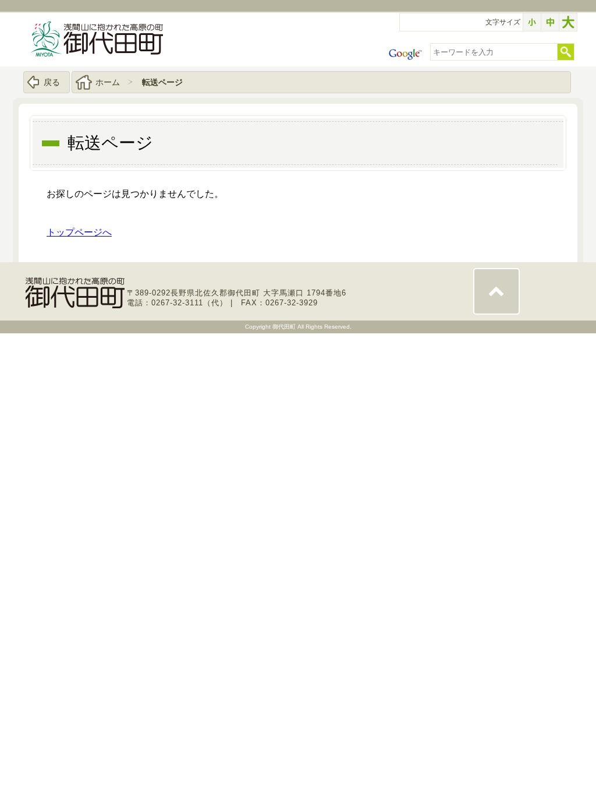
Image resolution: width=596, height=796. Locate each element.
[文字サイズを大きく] (568, 22)
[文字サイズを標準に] (550, 22)
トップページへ (79, 232)
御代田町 (284, 326)
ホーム (107, 82)
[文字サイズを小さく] (532, 22)
